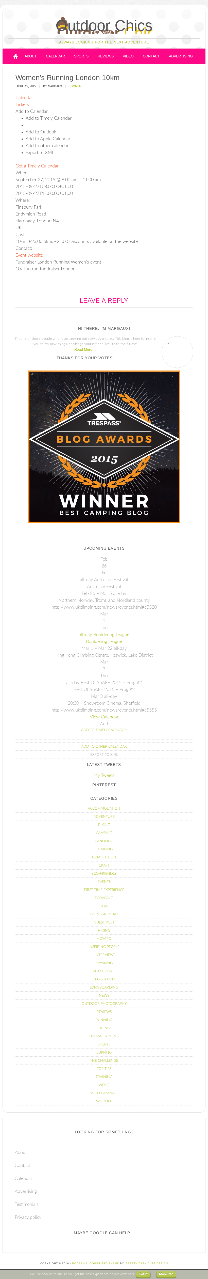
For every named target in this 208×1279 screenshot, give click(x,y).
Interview (104, 955)
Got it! (143, 1274)
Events (104, 882)
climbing (104, 849)
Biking (104, 825)
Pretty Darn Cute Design (147, 1263)
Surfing (104, 1052)
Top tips (104, 1069)
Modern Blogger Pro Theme (95, 1263)
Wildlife (104, 1101)
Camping (104, 833)
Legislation (104, 979)
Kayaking (104, 963)
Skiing (104, 1028)
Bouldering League (104, 641)
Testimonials (27, 1204)
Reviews (104, 1012)
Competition (104, 857)
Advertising (26, 1191)
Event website (29, 255)
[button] (31, 111)
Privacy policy (28, 1217)
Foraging (104, 898)
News (104, 995)
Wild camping (104, 1093)
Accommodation (104, 808)
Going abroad (104, 914)
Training (104, 1077)
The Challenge (104, 1060)
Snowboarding (104, 1036)
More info (166, 1274)
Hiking (104, 930)
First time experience (104, 890)
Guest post (104, 922)
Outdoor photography (104, 1004)
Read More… (85, 349)
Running (104, 1020)
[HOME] (15, 56)
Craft (104, 865)
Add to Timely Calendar (104, 730)
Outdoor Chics (104, 25)
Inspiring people (104, 947)
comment (75, 86)
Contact (22, 1165)
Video (104, 1085)
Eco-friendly (104, 873)
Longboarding (104, 987)
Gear (104, 906)
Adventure (104, 817)
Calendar (23, 1178)
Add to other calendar (104, 746)
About (21, 1152)
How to (104, 939)
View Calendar (104, 717)
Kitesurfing (104, 971)
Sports (104, 1044)
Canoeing (104, 841)
